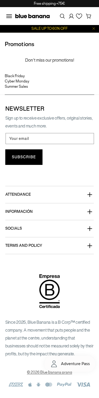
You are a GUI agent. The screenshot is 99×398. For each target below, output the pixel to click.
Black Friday (15, 76)
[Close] (93, 29)
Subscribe (24, 157)
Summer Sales (16, 86)
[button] (9, 16)
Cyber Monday (17, 81)
